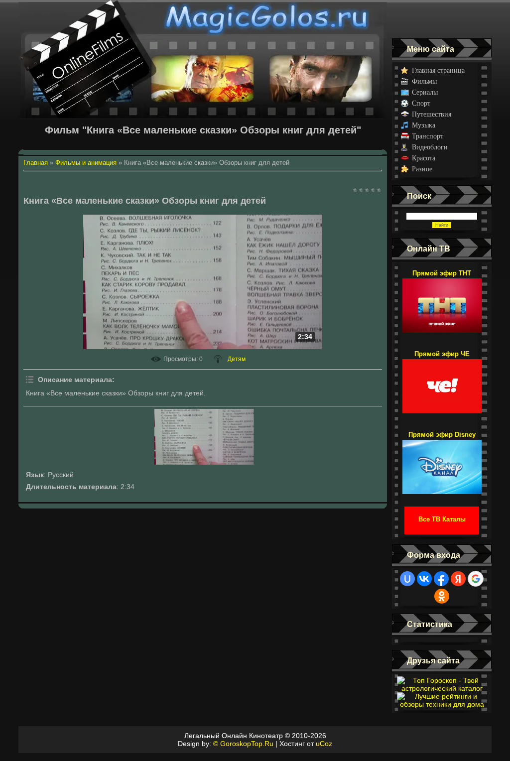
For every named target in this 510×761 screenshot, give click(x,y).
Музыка (423, 125)
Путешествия (431, 114)
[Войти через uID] (407, 578)
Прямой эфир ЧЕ (442, 354)
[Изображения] (204, 437)
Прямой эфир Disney (442, 434)
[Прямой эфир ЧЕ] (442, 381)
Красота (423, 158)
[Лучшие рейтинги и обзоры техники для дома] (442, 704)
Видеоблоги (430, 147)
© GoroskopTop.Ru (243, 744)
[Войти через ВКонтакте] (424, 578)
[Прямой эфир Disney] (442, 462)
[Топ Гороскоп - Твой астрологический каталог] (442, 688)
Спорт (421, 103)
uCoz (324, 744)
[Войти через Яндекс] (458, 578)
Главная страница (438, 70)
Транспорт (427, 136)
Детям (237, 359)
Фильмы (424, 81)
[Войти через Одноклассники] (441, 596)
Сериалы (425, 92)
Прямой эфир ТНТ (441, 273)
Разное (422, 169)
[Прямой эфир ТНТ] (442, 300)
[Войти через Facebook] (441, 578)
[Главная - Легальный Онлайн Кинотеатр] (202, 19)
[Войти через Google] (476, 579)
